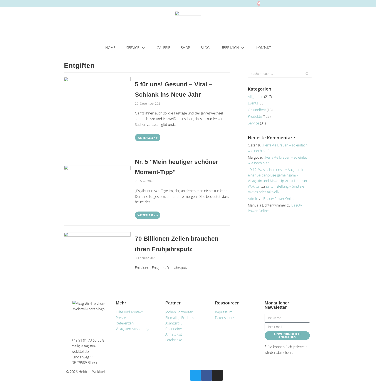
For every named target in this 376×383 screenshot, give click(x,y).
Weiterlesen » (146, 136)
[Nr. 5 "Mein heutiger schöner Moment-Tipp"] (97, 168)
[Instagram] (217, 375)
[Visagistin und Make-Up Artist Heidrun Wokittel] (188, 24)
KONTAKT (263, 47)
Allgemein (255, 96)
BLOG (205, 47)
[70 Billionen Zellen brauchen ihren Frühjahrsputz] (97, 235)
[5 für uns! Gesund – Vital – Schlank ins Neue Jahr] (97, 80)
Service (253, 123)
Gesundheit (257, 110)
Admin (253, 198)
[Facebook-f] (206, 375)
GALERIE (163, 47)
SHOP (185, 47)
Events (253, 103)
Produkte (255, 116)
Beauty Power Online (279, 198)
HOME (110, 47)
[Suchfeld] (307, 73)
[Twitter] (258, 3)
